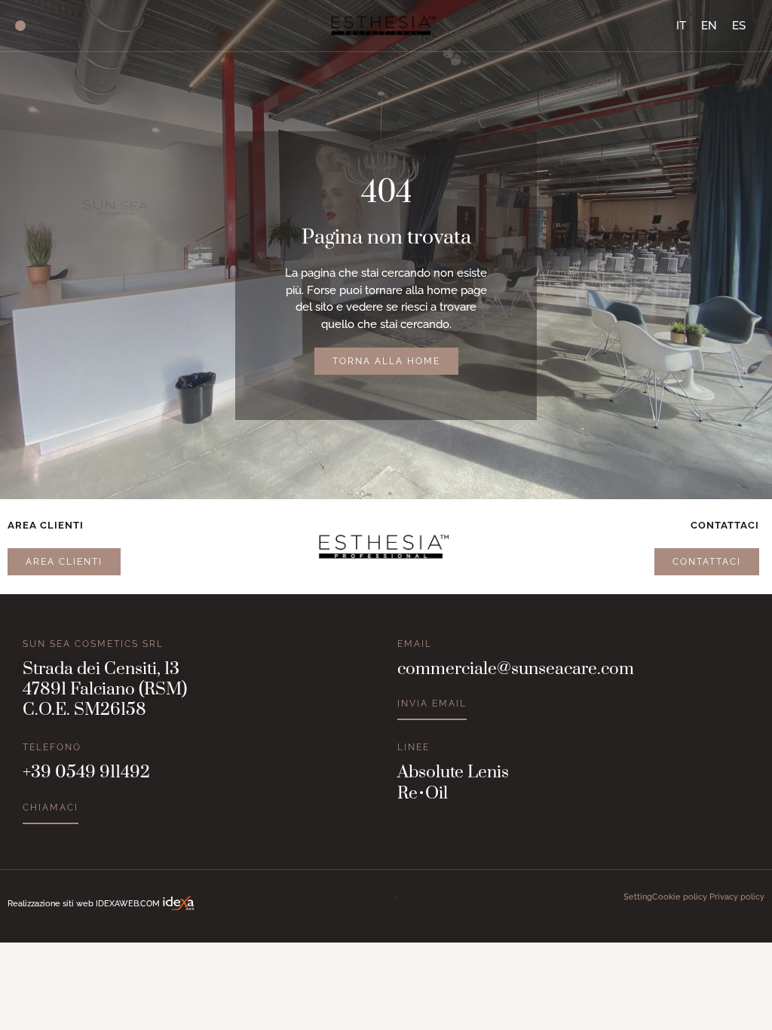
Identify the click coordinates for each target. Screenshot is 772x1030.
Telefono (52, 747)
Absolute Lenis (453, 772)
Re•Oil (422, 794)
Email (414, 644)
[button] (20, 25)
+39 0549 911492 (86, 772)
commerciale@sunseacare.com (515, 669)
